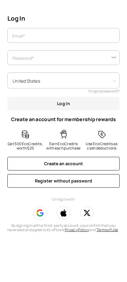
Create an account (63, 163)
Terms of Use (107, 229)
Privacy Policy (77, 229)
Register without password (63, 181)
